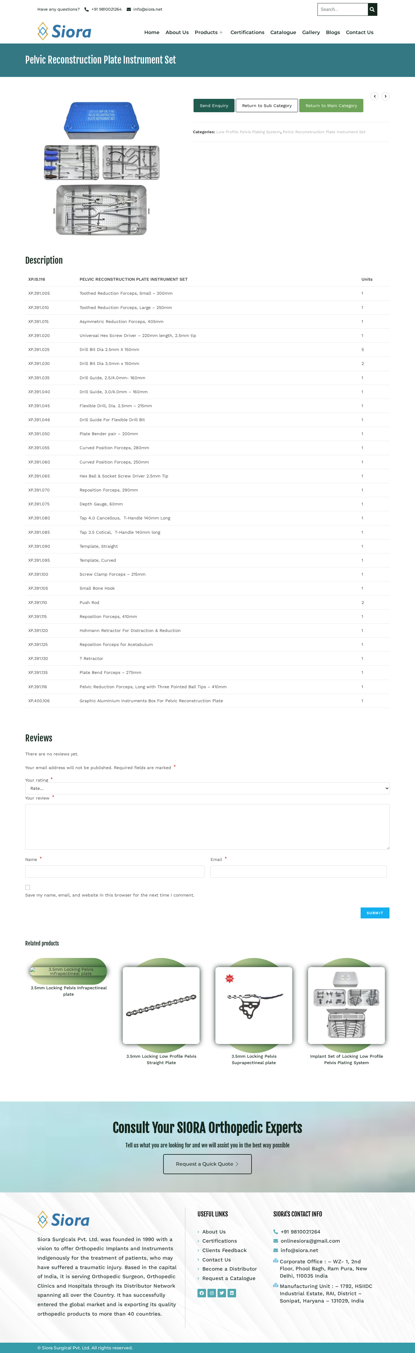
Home (151, 32)
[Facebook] (201, 1293)
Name (33, 859)
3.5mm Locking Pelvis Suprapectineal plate (254, 1059)
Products (206, 32)
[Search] (372, 9)
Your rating (39, 780)
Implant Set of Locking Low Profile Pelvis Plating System (346, 1059)
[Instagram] (212, 1293)
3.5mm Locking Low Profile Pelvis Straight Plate (161, 1059)
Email (219, 859)
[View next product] (385, 96)
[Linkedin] (232, 1293)
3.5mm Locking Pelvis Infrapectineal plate (69, 991)
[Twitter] (222, 1293)
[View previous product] (374, 96)
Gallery (311, 32)
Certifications (247, 32)
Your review (39, 797)
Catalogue (283, 32)
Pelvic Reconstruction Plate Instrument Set (324, 132)
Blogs (333, 32)
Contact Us (359, 32)
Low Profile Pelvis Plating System (248, 132)
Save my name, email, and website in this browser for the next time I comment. (109, 895)
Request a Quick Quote (204, 1164)
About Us (177, 32)
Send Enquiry (214, 105)
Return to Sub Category (267, 105)
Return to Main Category (331, 105)
